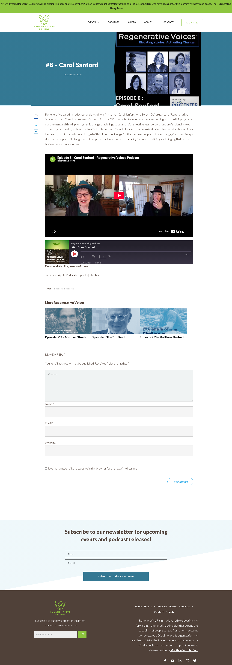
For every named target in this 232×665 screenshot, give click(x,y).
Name (49, 404)
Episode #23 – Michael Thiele (68, 325)
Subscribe (86, 262)
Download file (53, 266)
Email (49, 423)
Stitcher (94, 275)
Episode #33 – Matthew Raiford (163, 325)
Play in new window (76, 266)
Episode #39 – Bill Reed (116, 325)
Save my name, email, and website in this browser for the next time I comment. (94, 468)
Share (98, 262)
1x (103, 257)
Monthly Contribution (183, 650)
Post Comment (180, 481)
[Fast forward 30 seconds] (112, 257)
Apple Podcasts (67, 275)
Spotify (83, 275)
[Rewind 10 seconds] (95, 257)
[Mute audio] (85, 257)
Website (50, 442)
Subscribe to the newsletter (116, 576)
